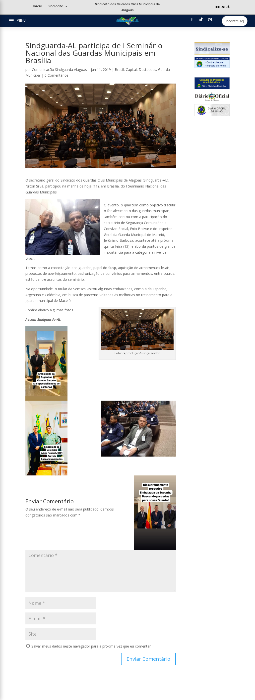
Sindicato (55, 6)
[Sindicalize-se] (212, 53)
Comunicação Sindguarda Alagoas (59, 69)
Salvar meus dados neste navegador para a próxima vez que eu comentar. (91, 646)
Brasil (119, 69)
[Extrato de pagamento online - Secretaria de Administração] (212, 66)
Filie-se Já (222, 7)
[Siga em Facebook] (192, 19)
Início (37, 6)
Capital (131, 69)
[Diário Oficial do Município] (212, 87)
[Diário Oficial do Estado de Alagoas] (212, 101)
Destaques (147, 69)
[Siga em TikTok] (200, 19)
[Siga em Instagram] (209, 19)
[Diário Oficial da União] (212, 114)
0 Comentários (56, 75)
